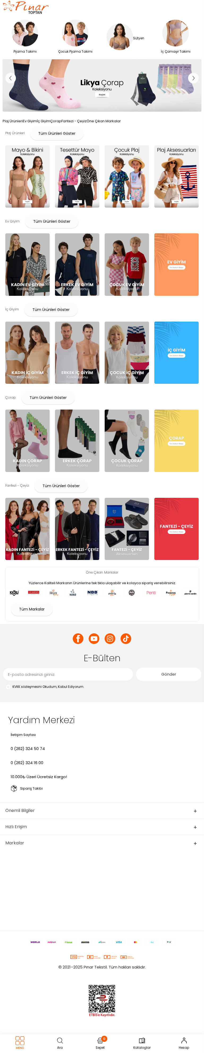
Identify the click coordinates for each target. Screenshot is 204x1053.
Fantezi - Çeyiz (74, 121)
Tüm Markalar (32, 609)
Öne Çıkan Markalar (104, 121)
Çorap (55, 121)
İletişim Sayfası (23, 734)
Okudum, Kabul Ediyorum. (48, 686)
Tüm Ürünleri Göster (56, 133)
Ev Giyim (30, 121)
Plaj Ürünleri (13, 121)
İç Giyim (43, 121)
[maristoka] (102, 85)
